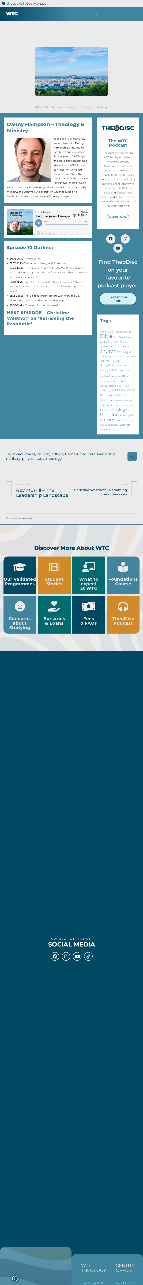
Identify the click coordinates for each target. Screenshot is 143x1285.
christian (107, 341)
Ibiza (91, 454)
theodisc (87, 107)
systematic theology (124, 405)
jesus (121, 380)
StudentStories (54, 581)
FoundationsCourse (123, 581)
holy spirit (118, 375)
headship (104, 376)
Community (105, 356)
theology (111, 414)
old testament (123, 390)
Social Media (71, 944)
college (124, 351)
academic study (124, 331)
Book (128, 337)
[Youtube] (118, 248)
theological (121, 409)
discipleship (108, 365)
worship (106, 429)
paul (103, 395)
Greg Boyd (124, 371)
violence (107, 420)
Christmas (105, 346)
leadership (106, 454)
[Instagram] (125, 239)
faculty (104, 370)
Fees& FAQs (88, 621)
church (108, 351)
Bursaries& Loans (54, 621)
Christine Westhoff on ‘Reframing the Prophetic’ (40, 318)
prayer (110, 395)
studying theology (122, 400)
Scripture (121, 395)
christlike (121, 341)
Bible (106, 336)
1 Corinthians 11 (107, 331)
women (124, 424)
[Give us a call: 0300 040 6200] (3, 3)
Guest (59, 107)
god (113, 370)
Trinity (126, 415)
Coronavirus (118, 356)
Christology (120, 346)
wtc (116, 429)
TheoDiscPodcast (123, 621)
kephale (114, 385)
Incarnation (107, 381)
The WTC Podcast (118, 143)
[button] (96, 14)
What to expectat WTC (88, 584)
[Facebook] (110, 239)
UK (132, 415)
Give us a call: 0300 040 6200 (26, 3)
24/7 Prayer (25, 454)
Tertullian (105, 410)
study (106, 399)
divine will (122, 365)
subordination (107, 405)
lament (124, 385)
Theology (102, 107)
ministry (105, 390)
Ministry (73, 107)
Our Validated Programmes (20, 581)
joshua (104, 385)
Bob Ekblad (119, 337)
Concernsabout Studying (20, 623)
